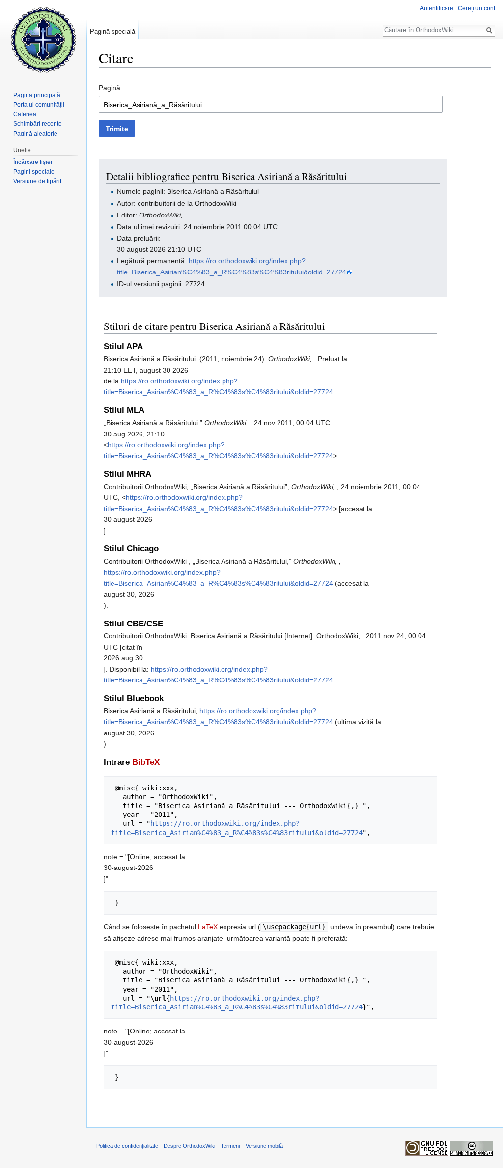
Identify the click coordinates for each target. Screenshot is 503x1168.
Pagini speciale (34, 171)
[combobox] (271, 104)
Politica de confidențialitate (127, 1146)
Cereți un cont (476, 8)
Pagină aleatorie (35, 133)
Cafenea (24, 114)
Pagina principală (36, 95)
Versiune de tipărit (37, 181)
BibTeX (146, 762)
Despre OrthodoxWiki (189, 1146)
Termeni (230, 1146)
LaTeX (208, 927)
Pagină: (110, 88)
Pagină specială (112, 31)
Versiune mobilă (264, 1146)
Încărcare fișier (33, 162)
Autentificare (436, 8)
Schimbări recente (37, 123)
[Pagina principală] (43, 39)
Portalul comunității (38, 104)
